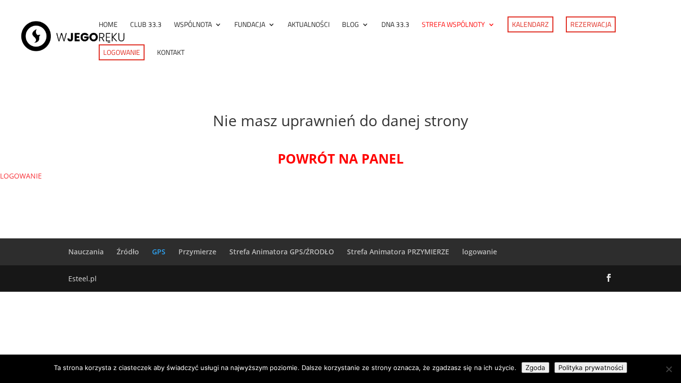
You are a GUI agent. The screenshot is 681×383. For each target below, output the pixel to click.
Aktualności (309, 25)
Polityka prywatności (590, 368)
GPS (159, 251)
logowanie (479, 251)
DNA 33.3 (395, 25)
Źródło (128, 251)
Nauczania (86, 251)
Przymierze (197, 251)
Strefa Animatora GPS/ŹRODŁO (281, 251)
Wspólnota (193, 25)
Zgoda (535, 368)
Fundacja (249, 25)
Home (108, 25)
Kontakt (170, 53)
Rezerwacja (590, 24)
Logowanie (121, 52)
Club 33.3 (146, 25)
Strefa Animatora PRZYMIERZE (398, 251)
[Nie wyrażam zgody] (669, 369)
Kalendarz (530, 24)
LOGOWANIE (21, 176)
